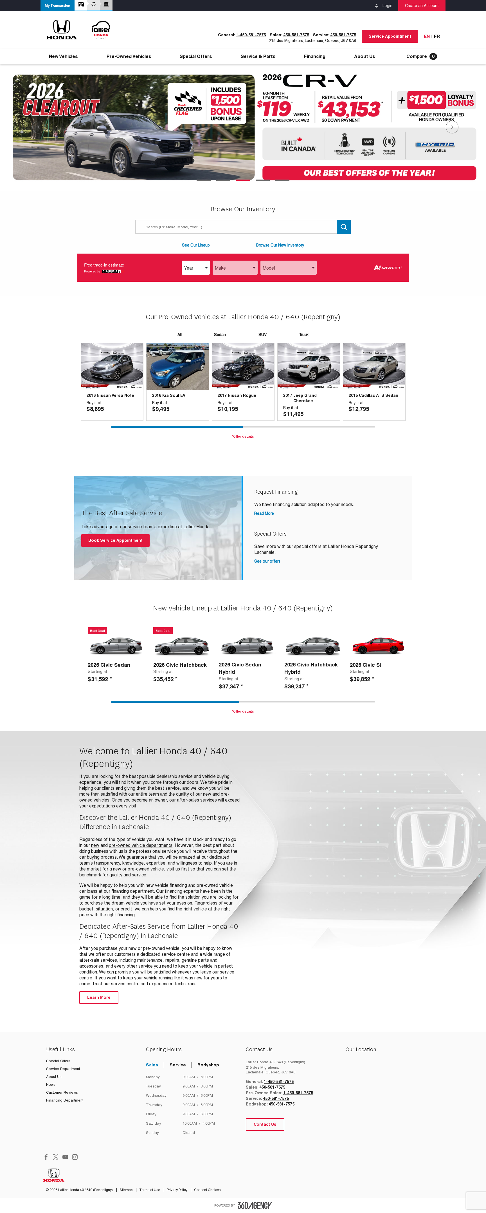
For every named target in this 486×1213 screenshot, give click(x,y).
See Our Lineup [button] (196, 245)
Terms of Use (150, 1190)
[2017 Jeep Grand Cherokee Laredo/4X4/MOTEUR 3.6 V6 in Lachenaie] (309, 366)
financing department (132, 891)
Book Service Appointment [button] (115, 540)
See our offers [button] (267, 561)
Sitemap (126, 1190)
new (95, 845)
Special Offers (196, 56)
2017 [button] (222, 395)
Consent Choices (207, 1190)
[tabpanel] (243, 127)
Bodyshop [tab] (208, 1064)
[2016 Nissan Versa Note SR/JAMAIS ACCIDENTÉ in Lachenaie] (112, 366)
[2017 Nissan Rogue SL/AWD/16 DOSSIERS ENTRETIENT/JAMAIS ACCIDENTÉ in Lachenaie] (243, 366)
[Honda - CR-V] (243, 127)
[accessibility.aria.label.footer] (255, 1205)
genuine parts (195, 960)
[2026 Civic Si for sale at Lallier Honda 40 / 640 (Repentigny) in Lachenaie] (378, 645)
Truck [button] (304, 334)
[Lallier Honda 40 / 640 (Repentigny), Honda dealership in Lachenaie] (81, 29)
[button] (57, 5)
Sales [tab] (152, 1064)
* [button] (111, 679)
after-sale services (98, 960)
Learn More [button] (99, 997)
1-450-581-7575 (251, 35)
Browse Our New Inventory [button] (280, 245)
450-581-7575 (296, 35)
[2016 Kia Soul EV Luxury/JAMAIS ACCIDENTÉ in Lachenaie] (178, 366)
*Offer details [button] (243, 436)
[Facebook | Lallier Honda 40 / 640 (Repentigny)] (46, 1157)
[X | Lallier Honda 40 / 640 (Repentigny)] (55, 1157)
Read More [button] (264, 513)
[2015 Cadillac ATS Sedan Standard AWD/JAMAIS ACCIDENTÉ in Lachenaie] (374, 366)
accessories (91, 966)
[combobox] (196, 268)
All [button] (179, 334)
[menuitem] (63, 56)
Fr (437, 36)
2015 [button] (353, 395)
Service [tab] (178, 1064)
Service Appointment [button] (390, 36)
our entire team (143, 794)
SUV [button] (262, 334)
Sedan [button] (220, 334)
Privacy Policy (177, 1190)
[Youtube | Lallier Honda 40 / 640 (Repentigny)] (65, 1157)
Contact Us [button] (265, 1124)
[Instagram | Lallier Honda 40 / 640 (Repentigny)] (75, 1157)
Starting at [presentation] (97, 671)
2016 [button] (91, 395)
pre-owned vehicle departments (140, 845)
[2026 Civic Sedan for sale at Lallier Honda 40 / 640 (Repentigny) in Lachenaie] (116, 645)
